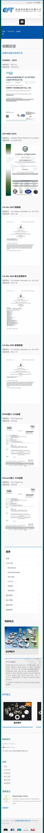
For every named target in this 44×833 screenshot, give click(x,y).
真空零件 (17, 722)
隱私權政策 (11, 590)
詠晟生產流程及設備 (14, 572)
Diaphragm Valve (20, 796)
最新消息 (9, 605)
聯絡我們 (9, 610)
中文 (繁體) (37, 2)
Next (36, 617)
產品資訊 (9, 595)
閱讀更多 (5, 808)
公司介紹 (11, 31)
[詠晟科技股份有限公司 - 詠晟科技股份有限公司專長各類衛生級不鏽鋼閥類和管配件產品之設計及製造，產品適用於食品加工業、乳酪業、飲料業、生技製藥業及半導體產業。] (22, 10)
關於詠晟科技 (12, 568)
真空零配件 (10, 652)
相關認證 (10, 586)
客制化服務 (11, 577)
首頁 (3, 31)
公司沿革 (10, 581)
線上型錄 (9, 600)
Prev (40, 617)
